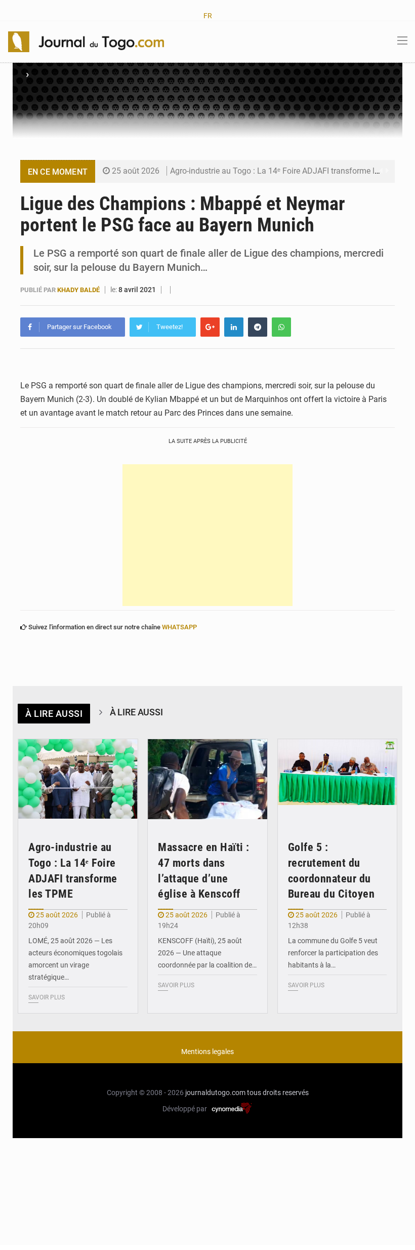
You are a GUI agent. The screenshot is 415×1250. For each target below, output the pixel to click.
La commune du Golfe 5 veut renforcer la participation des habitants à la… (333, 953)
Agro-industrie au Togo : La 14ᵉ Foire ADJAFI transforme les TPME (288, 171)
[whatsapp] (281, 327)
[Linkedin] (233, 327)
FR (207, 16)
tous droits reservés (278, 1092)
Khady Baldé (79, 290)
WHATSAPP (179, 627)
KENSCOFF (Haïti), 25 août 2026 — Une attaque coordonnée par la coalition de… (207, 953)
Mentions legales (207, 1051)
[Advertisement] (207, 535)
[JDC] (86, 41)
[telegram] (257, 327)
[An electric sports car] (78, 779)
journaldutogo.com (215, 1092)
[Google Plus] (210, 327)
